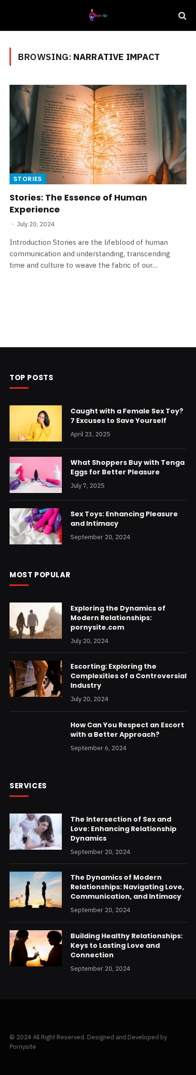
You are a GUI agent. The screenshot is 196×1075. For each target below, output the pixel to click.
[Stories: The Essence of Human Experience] (98, 134)
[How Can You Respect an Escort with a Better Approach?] (36, 737)
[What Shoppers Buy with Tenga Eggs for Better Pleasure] (36, 475)
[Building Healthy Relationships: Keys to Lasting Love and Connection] (36, 948)
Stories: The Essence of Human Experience (78, 203)
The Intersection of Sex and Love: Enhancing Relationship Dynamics (123, 828)
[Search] (181, 15)
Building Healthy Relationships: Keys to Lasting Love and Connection (126, 945)
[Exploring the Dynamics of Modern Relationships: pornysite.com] (36, 621)
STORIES (27, 178)
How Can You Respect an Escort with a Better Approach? (127, 729)
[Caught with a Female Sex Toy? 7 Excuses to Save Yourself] (36, 423)
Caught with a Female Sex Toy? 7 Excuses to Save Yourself (126, 415)
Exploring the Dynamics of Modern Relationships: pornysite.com (118, 617)
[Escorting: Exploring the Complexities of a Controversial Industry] (36, 679)
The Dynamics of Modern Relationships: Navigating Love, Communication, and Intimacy (127, 887)
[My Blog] (98, 15)
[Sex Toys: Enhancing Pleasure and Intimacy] (36, 526)
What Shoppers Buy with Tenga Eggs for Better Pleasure (127, 467)
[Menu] (16, 15)
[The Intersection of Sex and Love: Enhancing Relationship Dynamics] (36, 832)
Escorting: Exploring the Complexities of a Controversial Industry (128, 676)
